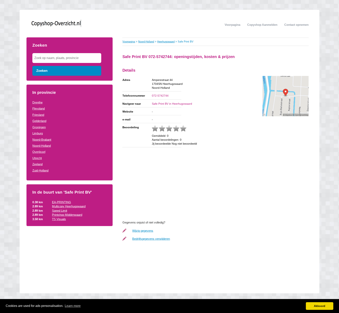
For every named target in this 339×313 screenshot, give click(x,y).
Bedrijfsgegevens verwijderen (151, 238)
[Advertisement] (69, 261)
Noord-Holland (41, 145)
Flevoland (38, 108)
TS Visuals (59, 219)
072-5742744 (160, 95)
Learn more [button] (73, 305)
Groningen (39, 127)
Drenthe (37, 102)
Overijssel (38, 151)
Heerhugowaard (166, 41)
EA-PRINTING (61, 202)
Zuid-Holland (40, 170)
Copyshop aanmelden (262, 24)
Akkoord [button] (319, 305)
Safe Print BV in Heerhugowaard (172, 103)
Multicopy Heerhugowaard (69, 206)
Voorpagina (232, 24)
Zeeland (37, 164)
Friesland (38, 114)
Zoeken (41, 70)
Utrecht (37, 158)
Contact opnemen (296, 24)
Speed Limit (59, 210)
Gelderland (39, 121)
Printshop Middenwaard (67, 214)
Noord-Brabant (41, 139)
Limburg (37, 133)
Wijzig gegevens (142, 230)
